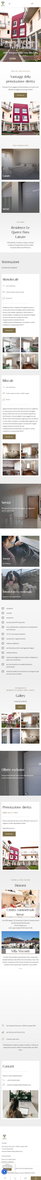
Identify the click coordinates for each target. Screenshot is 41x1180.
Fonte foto (20, 968)
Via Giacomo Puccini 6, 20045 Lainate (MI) (14, 1146)
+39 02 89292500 (13, 1080)
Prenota (7, 1169)
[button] (9, 3)
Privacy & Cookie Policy (9, 1159)
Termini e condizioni (7, 1162)
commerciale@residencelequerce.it (19, 1085)
